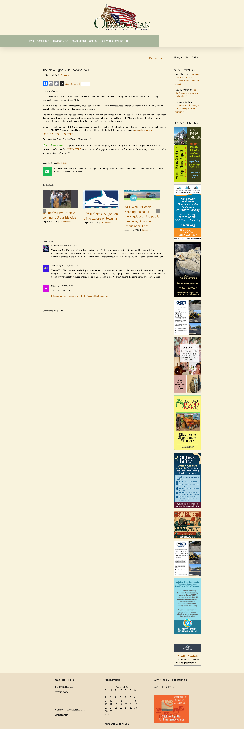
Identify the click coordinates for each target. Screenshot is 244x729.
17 (111, 704)
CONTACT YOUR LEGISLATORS (70, 709)
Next (162, 58)
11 (116, 700)
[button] (127, 41)
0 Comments (65, 221)
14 (130, 700)
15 (135, 700)
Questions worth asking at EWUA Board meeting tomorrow (187, 108)
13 (126, 700)
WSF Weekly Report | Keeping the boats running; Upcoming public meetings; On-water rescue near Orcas (141, 216)
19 (121, 704)
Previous (153, 58)
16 (106, 704)
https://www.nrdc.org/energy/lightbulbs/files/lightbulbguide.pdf (80, 296)
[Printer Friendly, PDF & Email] (53, 145)
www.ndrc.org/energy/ (144, 130)
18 (116, 704)
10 (111, 700)
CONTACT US (61, 715)
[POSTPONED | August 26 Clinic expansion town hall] (101, 199)
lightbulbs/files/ (50, 133)
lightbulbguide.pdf (65, 133)
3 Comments (66, 75)
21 (130, 704)
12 (121, 700)
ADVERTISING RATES (164, 687)
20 (126, 704)
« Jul (107, 714)
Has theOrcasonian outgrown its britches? (186, 93)
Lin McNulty (62, 163)
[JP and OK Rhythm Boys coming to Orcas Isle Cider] (60, 198)
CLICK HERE (74, 149)
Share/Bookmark (72, 84)
